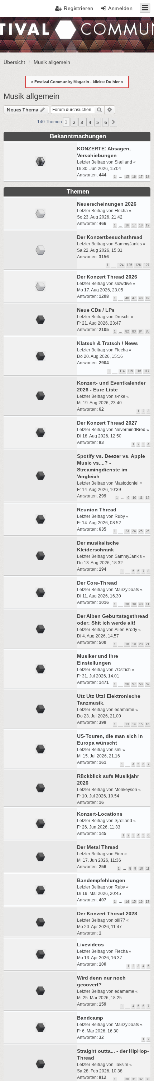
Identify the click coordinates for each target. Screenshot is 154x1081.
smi (118, 749)
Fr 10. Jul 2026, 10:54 (98, 796)
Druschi (122, 316)
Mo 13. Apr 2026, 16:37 (99, 957)
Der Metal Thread (98, 847)
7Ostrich (123, 669)
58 (141, 684)
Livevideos (90, 944)
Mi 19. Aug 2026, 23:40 (99, 402)
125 (129, 265)
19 (147, 225)
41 (147, 604)
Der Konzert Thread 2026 (107, 277)
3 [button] (82, 122)
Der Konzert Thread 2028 (107, 913)
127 (146, 265)
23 (127, 531)
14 (134, 724)
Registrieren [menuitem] (78, 8)
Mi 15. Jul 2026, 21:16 (98, 756)
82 (127, 331)
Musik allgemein (31, 96)
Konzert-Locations (99, 814)
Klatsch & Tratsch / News (107, 343)
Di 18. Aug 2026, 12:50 (99, 436)
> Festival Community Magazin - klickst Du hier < (77, 82)
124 (121, 265)
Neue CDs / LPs (96, 310)
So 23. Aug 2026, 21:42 (99, 217)
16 (134, 177)
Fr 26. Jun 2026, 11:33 (98, 827)
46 (127, 298)
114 (122, 371)
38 (127, 604)
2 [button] (74, 122)
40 (141, 604)
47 (134, 298)
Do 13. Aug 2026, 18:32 (100, 562)
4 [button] (89, 122)
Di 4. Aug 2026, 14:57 (98, 636)
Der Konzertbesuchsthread (110, 237)
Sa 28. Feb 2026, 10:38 (99, 1071)
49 (147, 298)
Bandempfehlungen (101, 880)
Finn (119, 853)
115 (130, 371)
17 (141, 177)
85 (147, 331)
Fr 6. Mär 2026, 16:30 (98, 1031)
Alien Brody (126, 629)
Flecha (121, 210)
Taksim (121, 1064)
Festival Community (26, 34)
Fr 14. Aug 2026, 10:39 (99, 489)
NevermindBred (130, 429)
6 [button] (105, 122)
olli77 (120, 920)
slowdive (123, 283)
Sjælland (123, 162)
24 (134, 531)
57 (134, 684)
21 (147, 644)
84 (141, 331)
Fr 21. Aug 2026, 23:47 (99, 323)
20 (141, 644)
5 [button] (97, 122)
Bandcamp (90, 1018)
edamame (124, 709)
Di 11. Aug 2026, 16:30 (99, 596)
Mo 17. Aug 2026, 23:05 (100, 289)
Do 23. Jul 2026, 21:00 (99, 716)
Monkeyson (126, 789)
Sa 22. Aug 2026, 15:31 (99, 250)
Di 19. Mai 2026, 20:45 (99, 893)
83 (134, 331)
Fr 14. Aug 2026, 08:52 (99, 522)
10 (134, 498)
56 (127, 684)
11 (141, 498)
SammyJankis (128, 243)
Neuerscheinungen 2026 (106, 204)
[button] (113, 122)
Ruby (120, 516)
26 (147, 531)
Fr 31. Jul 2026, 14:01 (98, 676)
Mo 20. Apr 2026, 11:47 (99, 926)
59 (147, 684)
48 (141, 298)
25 (141, 531)
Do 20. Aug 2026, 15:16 (100, 356)
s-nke (120, 396)
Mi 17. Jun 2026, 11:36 (99, 860)
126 (138, 265)
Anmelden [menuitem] (120, 8)
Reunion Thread (96, 509)
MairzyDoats (127, 589)
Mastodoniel (127, 483)
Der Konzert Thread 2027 (107, 423)
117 (146, 371)
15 (127, 177)
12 (147, 498)
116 (138, 371)
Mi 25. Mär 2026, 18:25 (99, 997)
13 (127, 724)
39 (134, 604)
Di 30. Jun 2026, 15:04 (99, 168)
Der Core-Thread (97, 583)
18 (147, 177)
